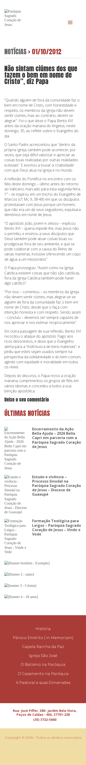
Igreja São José (43, 655)
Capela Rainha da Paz (43, 647)
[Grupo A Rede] (45, 751)
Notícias (15, 51)
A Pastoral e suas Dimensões (43, 682)
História (43, 629)
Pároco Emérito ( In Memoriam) (43, 638)
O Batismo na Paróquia (43, 664)
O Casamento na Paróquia (43, 674)
